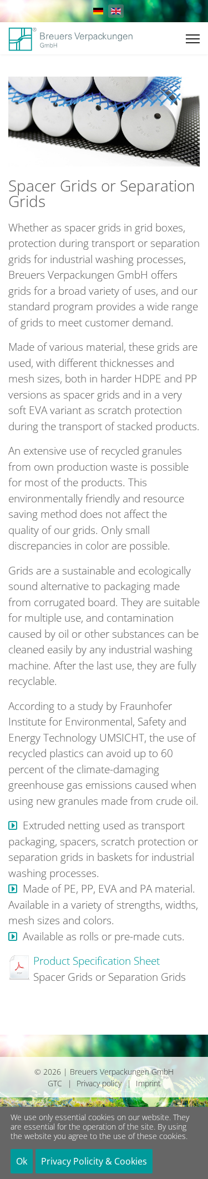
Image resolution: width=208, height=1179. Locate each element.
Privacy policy (99, 1083)
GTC (55, 1083)
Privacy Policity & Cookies (94, 1161)
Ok (21, 1161)
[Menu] (193, 39)
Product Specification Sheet (96, 961)
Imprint (148, 1083)
